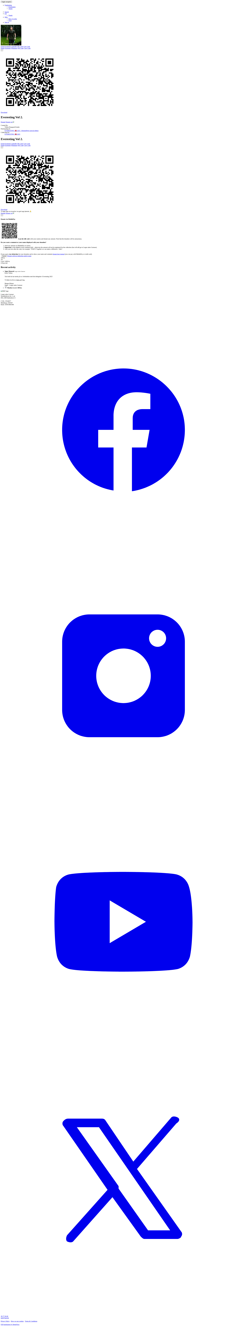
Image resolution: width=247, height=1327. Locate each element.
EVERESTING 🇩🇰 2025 (12, 134)
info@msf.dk (5, 1318)
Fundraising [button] (8, 5)
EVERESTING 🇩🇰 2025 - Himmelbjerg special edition (21, 130)
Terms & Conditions (31, 1321)
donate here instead (58, 254)
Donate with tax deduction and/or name (19, 256)
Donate (3, 122)
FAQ (10, 20)
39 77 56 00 (4, 1316)
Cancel (4, 256)
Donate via (9, 122)
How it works (12, 19)
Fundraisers (12, 7)
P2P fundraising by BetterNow (10, 1324)
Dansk (10, 15)
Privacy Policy (5, 1321)
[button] (6, 13)
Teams (10, 8)
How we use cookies (17, 1321)
